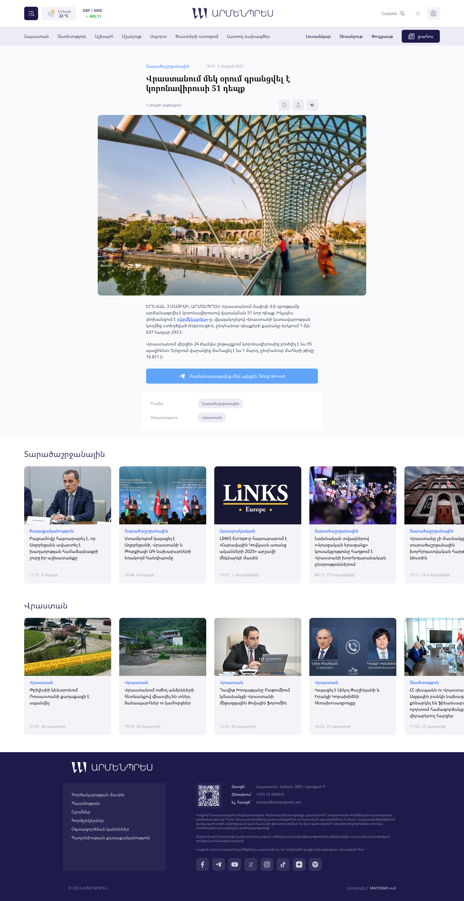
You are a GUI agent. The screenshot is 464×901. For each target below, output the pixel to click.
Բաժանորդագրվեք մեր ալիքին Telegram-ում (237, 376)
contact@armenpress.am (278, 802)
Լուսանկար (318, 36)
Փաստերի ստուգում (196, 36)
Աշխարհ (104, 36)
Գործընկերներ (87, 820)
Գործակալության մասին (98, 795)
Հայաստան (36, 36)
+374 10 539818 (270, 794)
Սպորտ (158, 36)
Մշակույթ (132, 36)
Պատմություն (85, 803)
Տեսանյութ (351, 36)
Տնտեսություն (71, 36)
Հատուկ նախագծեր (248, 36)
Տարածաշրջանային (220, 403)
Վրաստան (212, 417)
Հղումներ (80, 812)
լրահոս (425, 36)
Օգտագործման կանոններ (100, 829)
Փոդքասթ (382, 36)
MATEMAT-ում (383, 888)
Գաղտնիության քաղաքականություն (110, 838)
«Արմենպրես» (192, 319)
